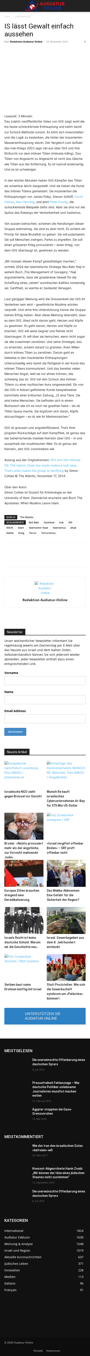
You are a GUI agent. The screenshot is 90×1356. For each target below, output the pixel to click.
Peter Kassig (59, 202)
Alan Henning (25, 202)
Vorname (11, 673)
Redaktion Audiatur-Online (26, 41)
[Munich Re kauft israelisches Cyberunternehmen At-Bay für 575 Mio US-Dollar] (66, 774)
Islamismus (59, 527)
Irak (61, 522)
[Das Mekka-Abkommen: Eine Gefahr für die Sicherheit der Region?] (66, 873)
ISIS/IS (9, 527)
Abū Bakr (34, 522)
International (23, 16)
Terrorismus (48, 533)
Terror (32, 533)
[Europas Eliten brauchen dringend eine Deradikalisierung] (23, 873)
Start (7, 16)
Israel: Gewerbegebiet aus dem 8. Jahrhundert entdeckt (65, 942)
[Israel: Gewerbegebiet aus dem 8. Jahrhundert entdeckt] (66, 920)
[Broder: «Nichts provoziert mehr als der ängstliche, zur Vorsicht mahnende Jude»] (23, 826)
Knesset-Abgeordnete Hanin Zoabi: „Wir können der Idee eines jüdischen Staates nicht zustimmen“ (58, 1173)
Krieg (21, 533)
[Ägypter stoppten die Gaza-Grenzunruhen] (16, 1115)
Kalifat (10, 533)
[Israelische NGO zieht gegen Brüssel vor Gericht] (23, 774)
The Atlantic (26, 517)
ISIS (70, 522)
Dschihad (49, 522)
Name (8, 692)
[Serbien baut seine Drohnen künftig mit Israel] (23, 967)
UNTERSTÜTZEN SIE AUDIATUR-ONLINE (43, 1016)
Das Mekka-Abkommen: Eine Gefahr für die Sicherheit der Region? (63, 895)
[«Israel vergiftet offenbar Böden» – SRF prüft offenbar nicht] (66, 826)
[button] (7, 6)
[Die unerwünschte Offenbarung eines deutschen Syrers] (16, 1066)
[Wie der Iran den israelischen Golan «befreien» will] (16, 1152)
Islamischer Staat (38, 527)
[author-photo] (45, 593)
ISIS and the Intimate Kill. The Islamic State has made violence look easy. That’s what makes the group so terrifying (42, 465)
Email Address (15, 711)
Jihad (73, 527)
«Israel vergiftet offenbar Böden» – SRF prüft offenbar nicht (65, 848)
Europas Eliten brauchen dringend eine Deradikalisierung (21, 895)
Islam (21, 527)
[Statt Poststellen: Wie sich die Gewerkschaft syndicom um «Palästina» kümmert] (66, 967)
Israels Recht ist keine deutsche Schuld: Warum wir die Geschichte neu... (22, 942)
